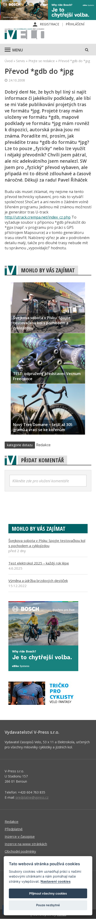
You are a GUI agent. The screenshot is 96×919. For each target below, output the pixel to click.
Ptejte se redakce (41, 61)
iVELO (24, 34)
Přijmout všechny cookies (48, 893)
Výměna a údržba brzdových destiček (38, 580)
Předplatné (14, 829)
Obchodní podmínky (20, 851)
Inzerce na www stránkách (26, 843)
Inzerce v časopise (20, 836)
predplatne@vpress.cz (32, 797)
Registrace (49, 24)
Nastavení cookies (56, 881)
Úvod (9, 61)
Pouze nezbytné (48, 905)
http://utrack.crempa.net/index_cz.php (38, 217)
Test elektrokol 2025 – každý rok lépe (38, 563)
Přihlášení (75, 24)
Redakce (11, 821)
